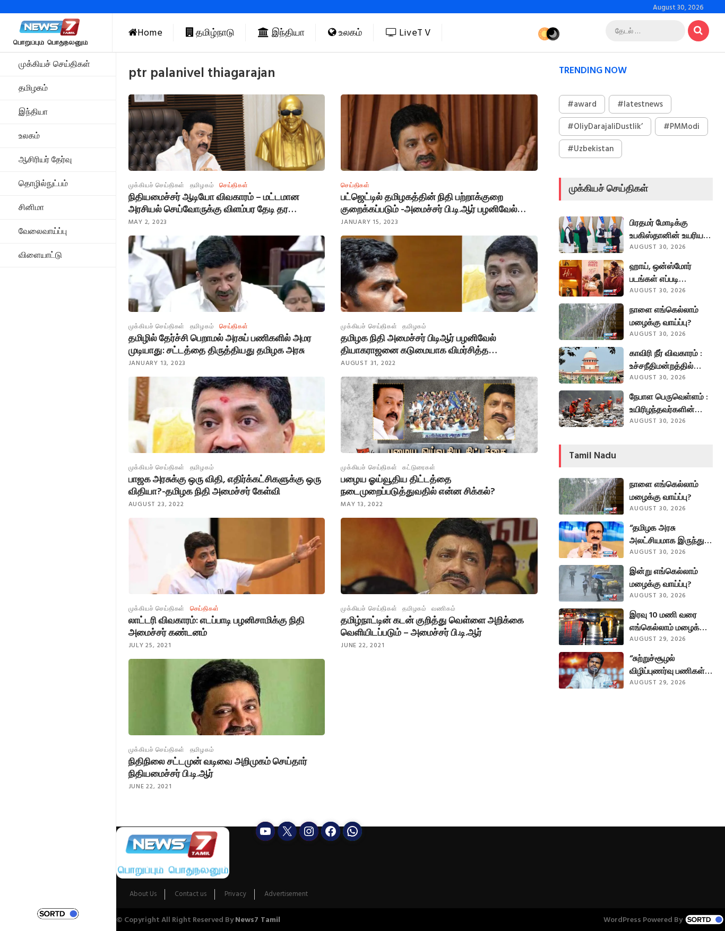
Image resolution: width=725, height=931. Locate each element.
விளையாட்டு (40, 255)
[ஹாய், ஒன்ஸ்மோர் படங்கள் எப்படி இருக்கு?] (591, 278)
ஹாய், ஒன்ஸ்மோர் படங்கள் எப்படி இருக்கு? (660, 272)
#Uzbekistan (590, 148)
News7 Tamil (257, 919)
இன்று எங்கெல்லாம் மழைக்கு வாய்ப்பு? (663, 577)
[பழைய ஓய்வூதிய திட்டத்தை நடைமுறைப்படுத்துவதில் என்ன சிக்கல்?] (439, 434)
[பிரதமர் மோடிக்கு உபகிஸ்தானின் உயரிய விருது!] (591, 234)
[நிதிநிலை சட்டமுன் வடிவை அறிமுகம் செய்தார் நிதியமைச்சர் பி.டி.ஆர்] (226, 714)
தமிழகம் (33, 88)
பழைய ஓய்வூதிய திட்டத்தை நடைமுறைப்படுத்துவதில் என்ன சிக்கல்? (418, 485)
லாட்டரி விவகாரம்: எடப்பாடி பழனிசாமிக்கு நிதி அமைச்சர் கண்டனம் (216, 626)
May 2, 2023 (148, 222)
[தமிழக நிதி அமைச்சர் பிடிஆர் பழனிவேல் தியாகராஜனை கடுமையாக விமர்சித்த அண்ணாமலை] (439, 293)
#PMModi (681, 126)
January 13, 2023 (157, 363)
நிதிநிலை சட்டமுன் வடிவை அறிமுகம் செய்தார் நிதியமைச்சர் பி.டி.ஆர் (217, 767)
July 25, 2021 (149, 645)
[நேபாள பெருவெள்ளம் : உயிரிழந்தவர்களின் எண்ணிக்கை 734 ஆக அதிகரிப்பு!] (591, 408)
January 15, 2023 (370, 222)
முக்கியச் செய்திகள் (54, 64)
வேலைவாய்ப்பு (43, 231)
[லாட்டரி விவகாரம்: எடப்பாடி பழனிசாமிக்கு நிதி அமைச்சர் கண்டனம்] (226, 573)
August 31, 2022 (368, 363)
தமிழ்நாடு (214, 32)
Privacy (235, 894)
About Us (143, 894)
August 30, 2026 (657, 247)
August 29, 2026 (657, 639)
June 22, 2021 (362, 645)
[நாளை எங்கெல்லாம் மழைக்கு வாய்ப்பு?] (591, 321)
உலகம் (349, 32)
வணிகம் (443, 609)
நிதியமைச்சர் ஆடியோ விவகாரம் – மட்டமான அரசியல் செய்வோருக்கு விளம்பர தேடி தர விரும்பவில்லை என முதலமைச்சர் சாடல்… (213, 203)
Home (149, 32)
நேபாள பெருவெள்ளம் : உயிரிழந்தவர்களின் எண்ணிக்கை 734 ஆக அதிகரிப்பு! (669, 403)
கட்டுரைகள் (419, 468)
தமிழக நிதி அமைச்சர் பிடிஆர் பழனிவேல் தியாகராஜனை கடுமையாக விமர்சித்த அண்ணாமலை (418, 344)
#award (582, 104)
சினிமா (31, 207)
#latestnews (640, 104)
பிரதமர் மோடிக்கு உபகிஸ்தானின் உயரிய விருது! (666, 229)
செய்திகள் (233, 185)
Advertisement (286, 894)
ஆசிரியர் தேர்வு (45, 160)
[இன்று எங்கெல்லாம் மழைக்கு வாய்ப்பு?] (591, 583)
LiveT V (414, 32)
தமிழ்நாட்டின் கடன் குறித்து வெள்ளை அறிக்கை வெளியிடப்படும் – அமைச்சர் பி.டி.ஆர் (432, 626)
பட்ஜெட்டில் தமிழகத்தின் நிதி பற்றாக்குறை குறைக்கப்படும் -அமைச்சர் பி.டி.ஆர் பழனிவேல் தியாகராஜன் (429, 203)
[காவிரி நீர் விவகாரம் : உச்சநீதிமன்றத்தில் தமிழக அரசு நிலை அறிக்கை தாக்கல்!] (591, 365)
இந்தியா (287, 32)
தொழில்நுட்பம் (43, 183)
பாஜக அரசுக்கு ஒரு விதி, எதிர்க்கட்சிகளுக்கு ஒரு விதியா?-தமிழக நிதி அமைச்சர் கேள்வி (224, 485)
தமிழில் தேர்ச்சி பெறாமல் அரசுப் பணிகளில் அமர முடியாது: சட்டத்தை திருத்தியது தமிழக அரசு (220, 344)
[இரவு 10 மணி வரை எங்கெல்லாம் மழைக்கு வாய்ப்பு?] (591, 626)
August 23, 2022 (156, 504)
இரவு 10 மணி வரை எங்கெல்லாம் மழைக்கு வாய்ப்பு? (668, 621)
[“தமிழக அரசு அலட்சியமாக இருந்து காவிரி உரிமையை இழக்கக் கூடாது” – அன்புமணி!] (591, 539)
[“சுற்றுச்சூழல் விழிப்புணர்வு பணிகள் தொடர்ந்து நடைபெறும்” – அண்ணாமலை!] (591, 670)
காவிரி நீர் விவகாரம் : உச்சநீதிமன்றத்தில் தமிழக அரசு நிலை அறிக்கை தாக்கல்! (665, 359)
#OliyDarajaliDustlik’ (605, 126)
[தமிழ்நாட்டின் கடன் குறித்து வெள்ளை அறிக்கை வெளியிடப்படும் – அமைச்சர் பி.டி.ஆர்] (439, 573)
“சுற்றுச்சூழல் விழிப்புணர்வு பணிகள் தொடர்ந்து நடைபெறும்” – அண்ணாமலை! (669, 664)
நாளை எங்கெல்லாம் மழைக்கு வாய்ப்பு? (663, 316)
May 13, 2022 (362, 504)
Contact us (190, 894)
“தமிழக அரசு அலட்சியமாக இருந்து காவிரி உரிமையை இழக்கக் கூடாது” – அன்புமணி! (666, 534)
